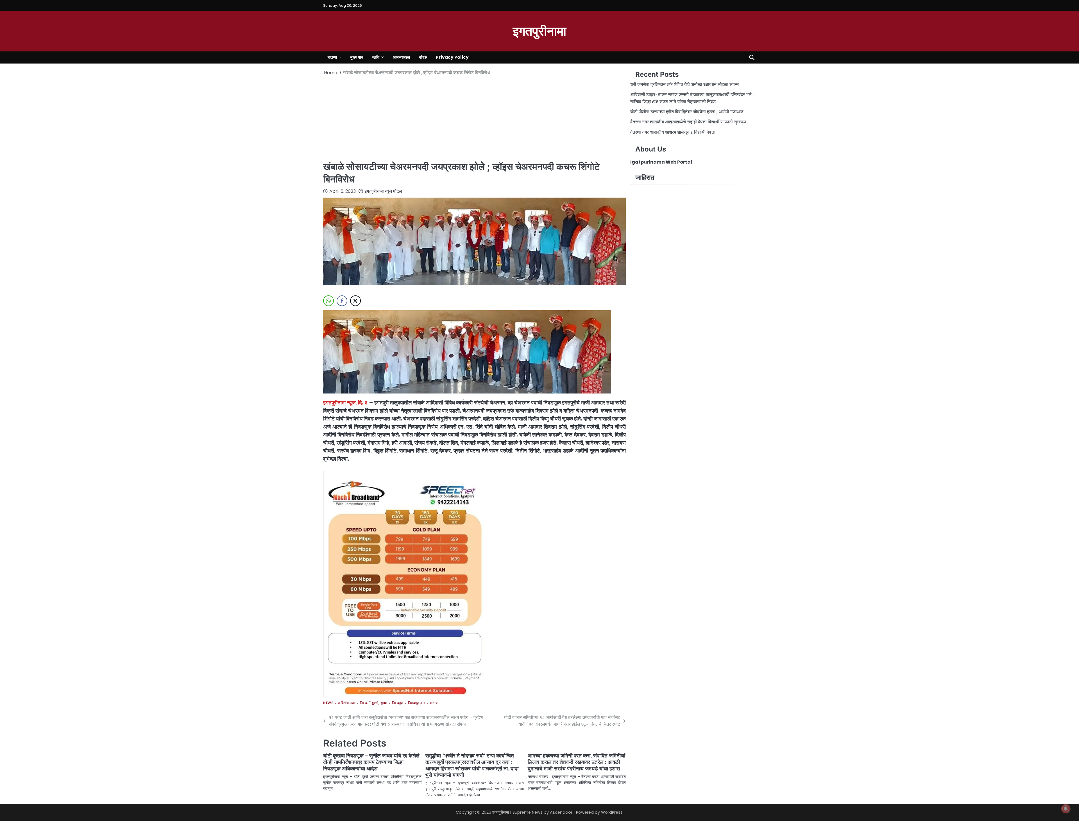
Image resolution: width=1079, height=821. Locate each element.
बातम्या (332, 57)
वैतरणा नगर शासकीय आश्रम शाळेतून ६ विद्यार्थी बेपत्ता (673, 132)
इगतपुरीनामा (539, 30)
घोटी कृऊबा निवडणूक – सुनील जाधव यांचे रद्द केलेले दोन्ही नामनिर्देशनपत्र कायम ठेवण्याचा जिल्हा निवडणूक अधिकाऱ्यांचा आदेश (371, 762)
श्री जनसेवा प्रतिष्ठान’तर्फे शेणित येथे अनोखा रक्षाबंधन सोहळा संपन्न (684, 84)
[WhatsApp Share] (328, 300)
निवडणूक (398, 703)
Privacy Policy (452, 57)
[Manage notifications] (1065, 808)
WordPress (612, 812)
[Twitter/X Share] (355, 300)
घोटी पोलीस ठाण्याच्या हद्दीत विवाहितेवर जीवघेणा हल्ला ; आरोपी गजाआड (686, 111)
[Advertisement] (474, 118)
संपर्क (423, 57)
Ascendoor (561, 812)
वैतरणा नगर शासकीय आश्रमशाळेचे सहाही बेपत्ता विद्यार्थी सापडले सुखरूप (688, 122)
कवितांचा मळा (346, 703)
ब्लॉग (375, 57)
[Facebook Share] (342, 300)
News (328, 703)
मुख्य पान (356, 57)
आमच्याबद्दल (401, 57)
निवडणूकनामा (416, 703)
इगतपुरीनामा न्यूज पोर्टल (383, 191)
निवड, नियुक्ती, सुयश (373, 703)
